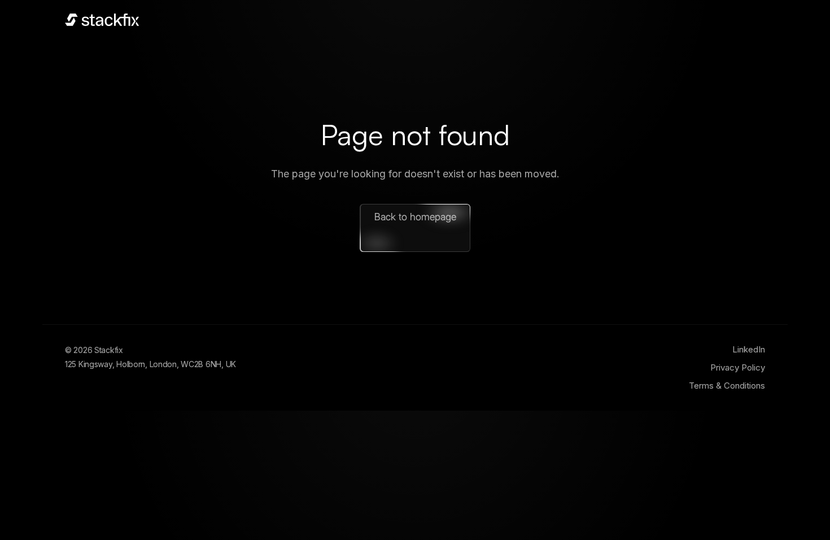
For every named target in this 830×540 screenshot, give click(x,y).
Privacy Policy (737, 367)
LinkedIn (748, 349)
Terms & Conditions (727, 385)
